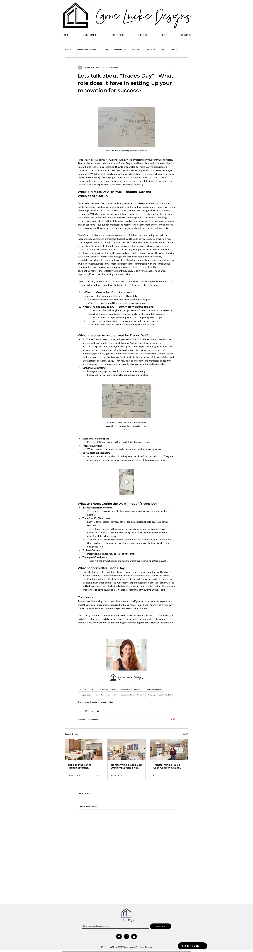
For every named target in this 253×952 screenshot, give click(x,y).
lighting (104, 49)
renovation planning (154, 689)
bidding (151, 695)
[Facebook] (119, 907)
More (173, 49)
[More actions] (173, 67)
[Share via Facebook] (79, 711)
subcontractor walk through (132, 695)
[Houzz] (134, 907)
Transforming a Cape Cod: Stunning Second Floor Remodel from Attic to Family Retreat (126, 766)
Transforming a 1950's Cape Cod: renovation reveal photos (166, 766)
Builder (95, 689)
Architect (83, 689)
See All (185, 734)
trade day (100, 695)
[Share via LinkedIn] (92, 711)
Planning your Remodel (86, 49)
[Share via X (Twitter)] (85, 711)
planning (137, 689)
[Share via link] (98, 711)
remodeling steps (120, 49)
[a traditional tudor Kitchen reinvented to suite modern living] (84, 749)
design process (85, 695)
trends (162, 49)
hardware (151, 49)
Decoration (137, 49)
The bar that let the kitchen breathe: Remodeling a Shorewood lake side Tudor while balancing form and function (83, 766)
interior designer (109, 689)
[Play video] (126, 482)
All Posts (68, 49)
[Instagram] (126, 907)
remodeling (125, 689)
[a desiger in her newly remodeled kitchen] (169, 749)
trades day (112, 695)
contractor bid (165, 695)
